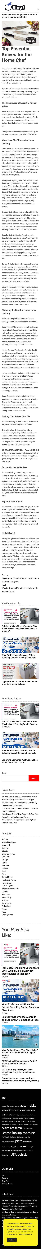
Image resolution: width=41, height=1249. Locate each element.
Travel (4, 912)
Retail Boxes (14, 1147)
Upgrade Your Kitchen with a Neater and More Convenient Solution (20, 682)
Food (4, 871)
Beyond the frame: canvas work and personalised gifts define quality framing (20, 1079)
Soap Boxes (32, 1147)
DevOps (5, 860)
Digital (4, 862)
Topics (4, 909)
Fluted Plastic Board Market (28, 1121)
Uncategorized (7, 915)
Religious (5, 900)
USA (13, 1154)
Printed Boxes (27, 1141)
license (6, 1133)
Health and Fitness (9, 880)
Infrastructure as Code (10, 889)
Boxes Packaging (26, 1110)
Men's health (5, 1137)
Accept (11, 1240)
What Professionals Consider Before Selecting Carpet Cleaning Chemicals (19, 656)
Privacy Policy (7, 1184)
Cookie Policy (27, 1234)
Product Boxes (6, 1147)
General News (7, 877)
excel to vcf (12, 1121)
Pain (29, 1137)
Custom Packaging (17, 1118)
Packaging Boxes (22, 1137)
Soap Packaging (6, 1150)
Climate (5, 851)
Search (4, 773)
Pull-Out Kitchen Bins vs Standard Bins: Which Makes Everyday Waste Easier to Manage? (19, 628)
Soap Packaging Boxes (16, 1150)
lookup (17, 1133)
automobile (28, 1105)
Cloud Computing (8, 854)
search (23, 1146)
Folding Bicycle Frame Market (9, 1124)
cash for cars (11, 1115)
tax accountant (28, 1150)
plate (18, 1141)
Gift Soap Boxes (34, 1124)
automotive (5, 1110)
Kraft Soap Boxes (28, 1128)
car (4, 1114)
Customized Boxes (6, 1118)
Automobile (6, 845)
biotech (12, 1110)
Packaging (13, 1137)
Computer (5, 857)
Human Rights (7, 886)
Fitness (18, 1121)
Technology (6, 906)
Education (5, 865)
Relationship (6, 897)
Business (5, 848)
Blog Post (5, 1181)
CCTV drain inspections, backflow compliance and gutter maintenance (18, 1071)
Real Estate (6, 894)
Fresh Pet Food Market (23, 1124)
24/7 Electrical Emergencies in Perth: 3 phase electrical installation (19, 15)
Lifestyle (5, 891)
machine (29, 1133)
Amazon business (14, 1106)
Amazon (5, 839)
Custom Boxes (21, 1115)
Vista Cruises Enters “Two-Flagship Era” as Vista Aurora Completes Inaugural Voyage (20, 1052)
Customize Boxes (30, 1115)
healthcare (16, 1127)
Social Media (6, 903)
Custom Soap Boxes (29, 1118)
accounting (5, 1106)
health (5, 1127)
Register (5, 1178)
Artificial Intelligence (9, 842)
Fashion (5, 868)
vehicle (23, 1154)
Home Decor (7, 883)
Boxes (19, 1110)
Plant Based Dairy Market (8, 1141)
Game (4, 874)
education (5, 1121)
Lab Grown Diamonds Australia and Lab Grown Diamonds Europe (20, 761)
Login (4, 1175)
